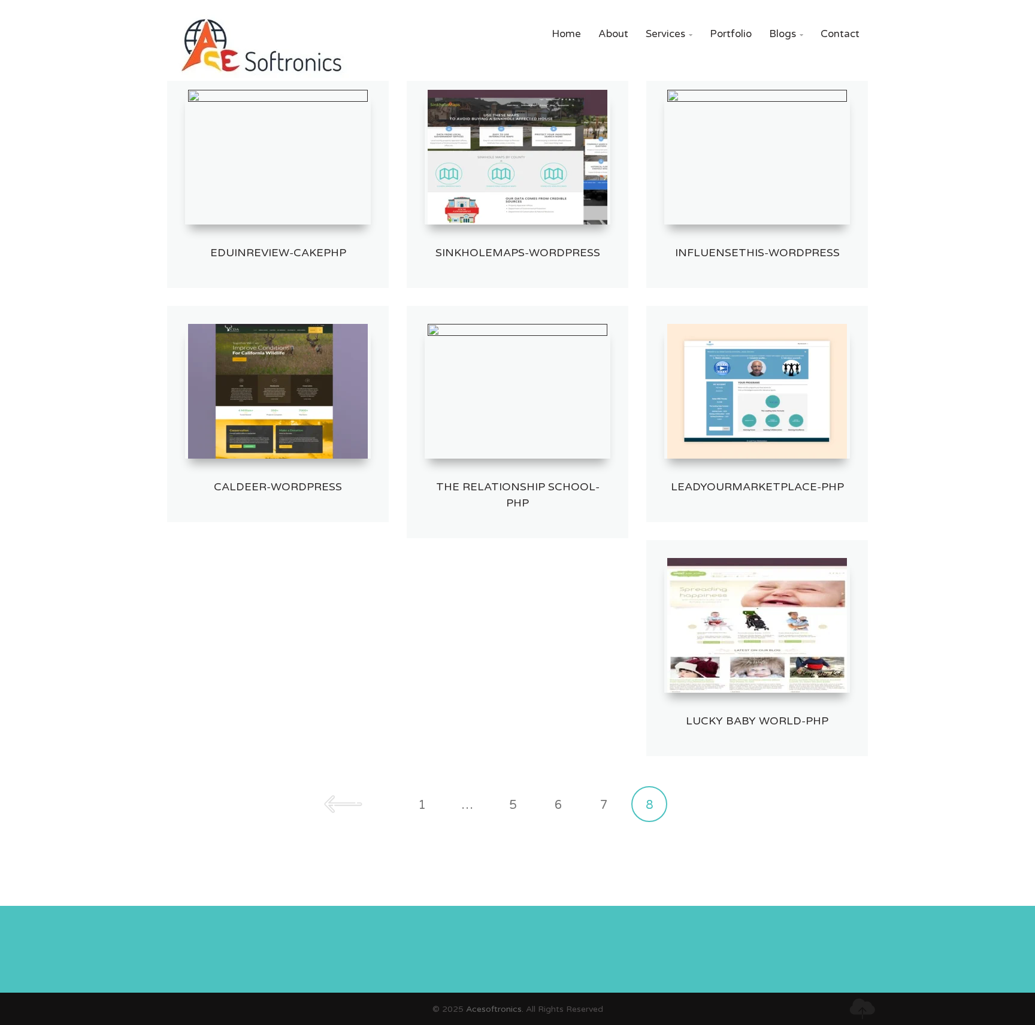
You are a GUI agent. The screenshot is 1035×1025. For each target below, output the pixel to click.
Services (669, 34)
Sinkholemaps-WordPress (517, 252)
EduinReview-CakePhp (278, 252)
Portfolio (731, 34)
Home (566, 34)
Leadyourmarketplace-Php (757, 486)
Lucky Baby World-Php (757, 720)
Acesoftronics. (494, 1009)
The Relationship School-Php (518, 495)
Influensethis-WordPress (757, 252)
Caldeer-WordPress (278, 486)
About (613, 34)
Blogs (786, 34)
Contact (840, 34)
